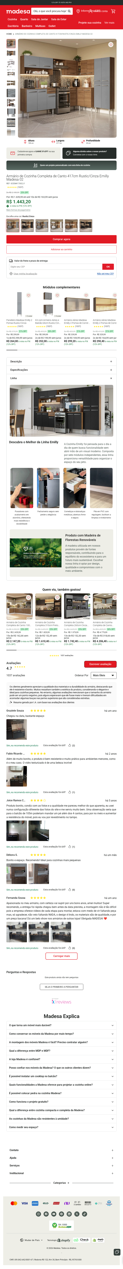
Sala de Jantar (39, 19)
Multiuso (40, 26)
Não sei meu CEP (105, 273)
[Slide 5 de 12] (11, 83)
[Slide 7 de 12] (11, 103)
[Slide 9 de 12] (11, 122)
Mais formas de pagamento (18, 210)
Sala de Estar (58, 19)
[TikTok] (84, 1214)
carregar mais (61, 956)
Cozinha (12, 19)
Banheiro (27, 26)
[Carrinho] (113, 11)
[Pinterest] (61, 1214)
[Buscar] (52, 11)
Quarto (24, 19)
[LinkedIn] (69, 1214)
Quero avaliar (100, 664)
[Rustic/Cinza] (42, 225)
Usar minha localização (25, 273)
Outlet (52, 26)
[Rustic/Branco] (56, 225)
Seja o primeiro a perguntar (61, 987)
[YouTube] (53, 1214)
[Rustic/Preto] (27, 225)
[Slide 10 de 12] (11, 132)
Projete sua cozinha (89, 22)
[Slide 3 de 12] (11, 63)
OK (108, 266)
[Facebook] (46, 1214)
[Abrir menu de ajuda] (117, 1252)
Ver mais (109, 22)
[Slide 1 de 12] (11, 43)
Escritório (13, 26)
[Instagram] (38, 1214)
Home (9, 34)
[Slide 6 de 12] (11, 93)
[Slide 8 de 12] (11, 113)
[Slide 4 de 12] (11, 73)
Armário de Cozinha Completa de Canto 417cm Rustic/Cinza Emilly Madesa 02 (54, 34)
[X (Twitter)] (76, 1214)
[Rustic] (71, 225)
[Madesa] (18, 11)
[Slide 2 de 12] (11, 53)
